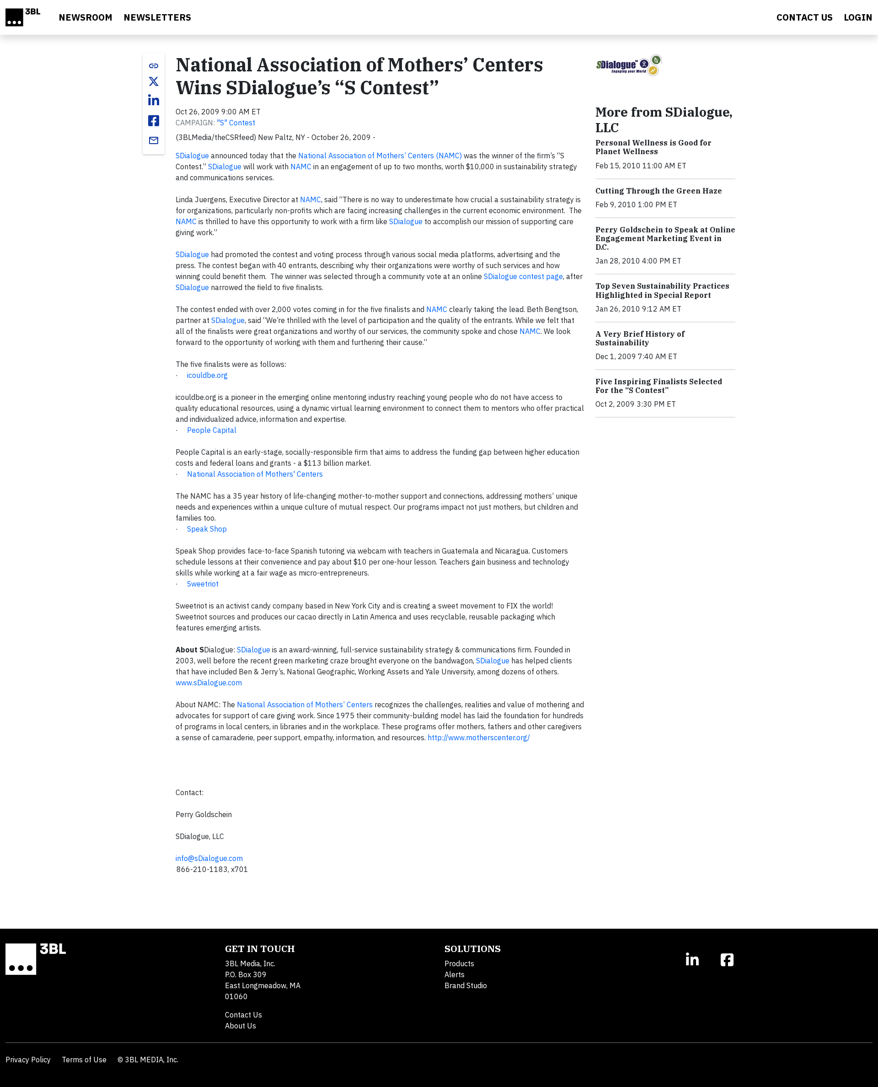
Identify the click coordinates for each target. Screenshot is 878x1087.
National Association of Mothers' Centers (255, 474)
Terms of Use (84, 1059)
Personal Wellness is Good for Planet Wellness (653, 147)
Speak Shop (207, 528)
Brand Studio (465, 985)
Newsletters (157, 17)
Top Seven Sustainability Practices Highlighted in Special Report (662, 290)
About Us (240, 1025)
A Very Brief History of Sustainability (640, 338)
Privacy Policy (28, 1059)
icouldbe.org (207, 375)
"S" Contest (236, 122)
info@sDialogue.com (209, 858)
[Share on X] (153, 81)
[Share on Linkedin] (153, 100)
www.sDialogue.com (209, 682)
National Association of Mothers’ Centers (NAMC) (380, 155)
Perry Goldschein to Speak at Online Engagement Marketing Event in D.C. (665, 238)
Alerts (454, 974)
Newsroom (85, 17)
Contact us (804, 17)
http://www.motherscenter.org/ (479, 737)
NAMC (300, 166)
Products (459, 963)
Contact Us (243, 1014)
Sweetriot (203, 583)
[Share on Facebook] (153, 120)
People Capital (211, 430)
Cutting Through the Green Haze (658, 190)
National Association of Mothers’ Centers (305, 704)
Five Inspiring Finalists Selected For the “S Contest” (658, 386)
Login (858, 17)
